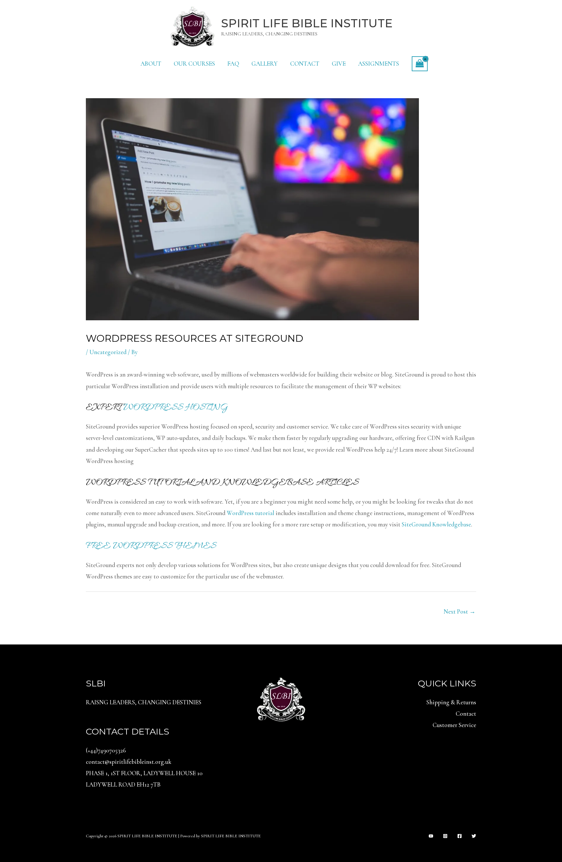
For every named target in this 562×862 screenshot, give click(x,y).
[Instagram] (445, 836)
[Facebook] (459, 836)
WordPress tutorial (250, 513)
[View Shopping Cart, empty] (419, 63)
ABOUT (150, 63)
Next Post (459, 611)
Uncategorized (108, 352)
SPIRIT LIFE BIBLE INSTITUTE (307, 23)
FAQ (233, 63)
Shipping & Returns (451, 702)
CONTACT (304, 63)
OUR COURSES (194, 63)
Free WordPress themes (151, 546)
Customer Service (454, 725)
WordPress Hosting (175, 408)
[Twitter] (474, 836)
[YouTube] (431, 836)
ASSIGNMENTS (378, 63)
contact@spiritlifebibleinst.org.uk (128, 761)
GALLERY (264, 63)
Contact (466, 713)
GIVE (339, 63)
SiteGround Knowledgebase (436, 524)
